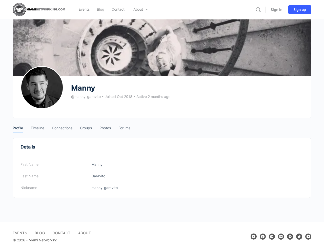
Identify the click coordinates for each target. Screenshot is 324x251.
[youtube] (308, 237)
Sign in (276, 9)
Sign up (299, 9)
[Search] (258, 10)
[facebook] (263, 237)
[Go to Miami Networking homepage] (40, 9)
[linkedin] (281, 237)
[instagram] (272, 237)
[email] (254, 237)
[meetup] (290, 237)
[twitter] (299, 237)
